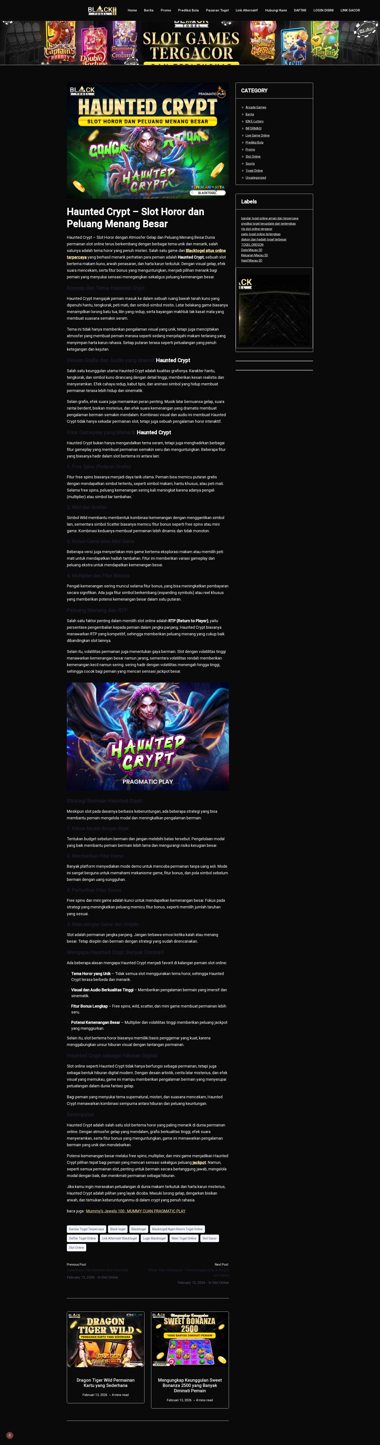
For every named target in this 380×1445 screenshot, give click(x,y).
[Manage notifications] (9, 1435)
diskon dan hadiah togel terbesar (264, 239)
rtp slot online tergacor (256, 229)
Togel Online (254, 170)
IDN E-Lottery (255, 121)
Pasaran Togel (217, 10)
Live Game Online (258, 135)
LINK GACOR (350, 10)
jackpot (199, 1162)
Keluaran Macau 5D (254, 255)
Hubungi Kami (276, 10)
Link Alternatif (247, 10)
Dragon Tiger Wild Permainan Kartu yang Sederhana (106, 1383)
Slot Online (76, 1247)
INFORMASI (253, 128)
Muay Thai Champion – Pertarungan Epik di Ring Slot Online (188, 1272)
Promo (166, 10)
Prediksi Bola (188, 10)
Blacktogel (139, 1229)
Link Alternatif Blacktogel (119, 1238)
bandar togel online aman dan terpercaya (269, 218)
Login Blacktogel (154, 1238)
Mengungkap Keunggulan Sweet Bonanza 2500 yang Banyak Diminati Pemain (190, 1385)
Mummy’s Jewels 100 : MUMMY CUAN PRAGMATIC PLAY (135, 1211)
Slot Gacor (210, 1238)
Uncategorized (256, 177)
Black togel (117, 1229)
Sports (250, 163)
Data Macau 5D (251, 250)
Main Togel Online (184, 1238)
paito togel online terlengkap (261, 234)
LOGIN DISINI (324, 10)
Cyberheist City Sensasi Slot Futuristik (97, 1270)
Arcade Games (256, 107)
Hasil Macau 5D (251, 260)
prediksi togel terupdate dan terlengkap (268, 223)
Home (132, 10)
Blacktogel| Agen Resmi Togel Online (177, 1229)
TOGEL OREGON (252, 244)
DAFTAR (300, 10)
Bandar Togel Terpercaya (86, 1229)
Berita (148, 10)
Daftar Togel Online (82, 1238)
